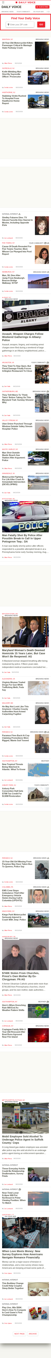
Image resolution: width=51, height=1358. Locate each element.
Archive (33, 1334)
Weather (45, 761)
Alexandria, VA (8, 679)
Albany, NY (6, 298)
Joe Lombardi (8, 238)
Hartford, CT (8, 1215)
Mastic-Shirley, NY (10, 449)
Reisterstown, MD (10, 614)
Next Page (19, 1334)
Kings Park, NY (8, 911)
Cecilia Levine (8, 87)
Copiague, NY (7, 1026)
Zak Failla (7, 386)
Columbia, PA (7, 887)
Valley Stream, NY (10, 420)
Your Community (23, 11)
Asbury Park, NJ (9, 785)
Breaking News (7, 11)
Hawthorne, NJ (8, 92)
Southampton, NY (9, 761)
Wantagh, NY (7, 39)
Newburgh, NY (8, 272)
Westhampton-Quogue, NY (13, 1100)
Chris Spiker (8, 1273)
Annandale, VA (8, 473)
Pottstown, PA (8, 499)
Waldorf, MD (7, 703)
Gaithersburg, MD (10, 391)
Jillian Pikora (8, 63)
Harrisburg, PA (8, 937)
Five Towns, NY (8, 243)
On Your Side (38, 11)
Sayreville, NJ (8, 68)
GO (41, 24)
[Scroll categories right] (49, 12)
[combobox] (20, 24)
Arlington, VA (8, 362)
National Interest (10, 214)
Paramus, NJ (7, 732)
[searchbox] (21, 24)
